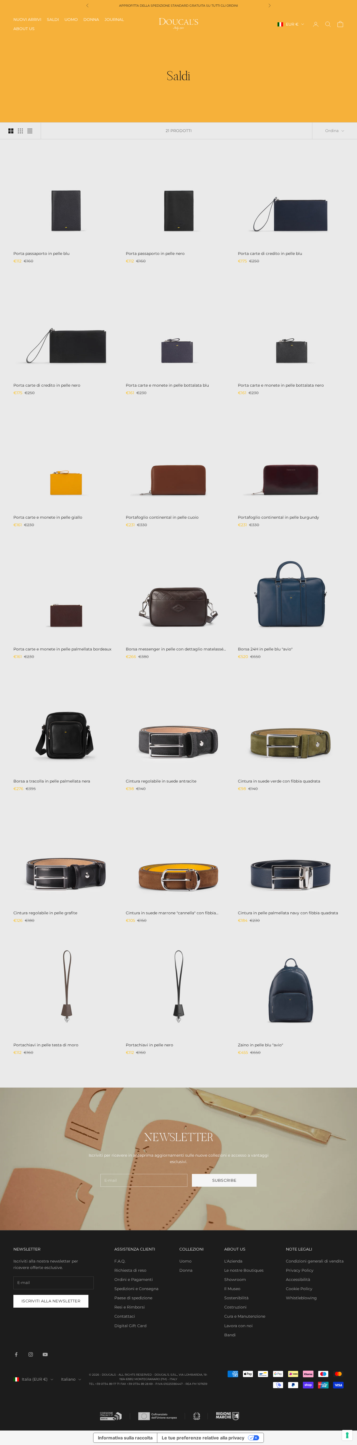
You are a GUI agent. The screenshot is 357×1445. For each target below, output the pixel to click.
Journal (114, 19)
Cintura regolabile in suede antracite (161, 781)
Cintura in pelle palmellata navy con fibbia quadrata (288, 912)
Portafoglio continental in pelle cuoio (162, 517)
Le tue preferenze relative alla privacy (203, 1438)
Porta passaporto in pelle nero (155, 253)
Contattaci (124, 1316)
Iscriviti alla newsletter (50, 1300)
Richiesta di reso (130, 1270)
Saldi (53, 19)
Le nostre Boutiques (244, 1270)
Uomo (71, 19)
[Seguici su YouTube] (45, 1354)
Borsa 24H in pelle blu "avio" (265, 649)
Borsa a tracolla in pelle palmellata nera (51, 781)
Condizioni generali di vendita (315, 1261)
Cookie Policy (299, 1288)
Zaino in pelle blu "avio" (260, 1044)
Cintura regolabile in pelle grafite (45, 912)
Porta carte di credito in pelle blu (270, 253)
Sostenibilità (236, 1297)
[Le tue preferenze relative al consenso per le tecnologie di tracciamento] (347, 1435)
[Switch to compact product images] (29, 130)
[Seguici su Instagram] (30, 1354)
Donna (91, 19)
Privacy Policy (299, 1270)
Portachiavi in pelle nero (149, 1044)
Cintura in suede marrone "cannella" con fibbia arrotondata (171, 913)
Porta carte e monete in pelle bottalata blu (167, 385)
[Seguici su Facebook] (16, 1354)
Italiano (68, 1379)
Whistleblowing (301, 1297)
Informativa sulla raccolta (125, 1438)
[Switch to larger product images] (10, 130)
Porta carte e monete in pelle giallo (47, 517)
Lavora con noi (238, 1325)
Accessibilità (298, 1279)
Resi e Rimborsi (129, 1307)
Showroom (235, 1279)
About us (24, 28)
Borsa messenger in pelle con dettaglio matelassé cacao (174, 649)
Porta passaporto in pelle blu (41, 253)
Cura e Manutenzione (244, 1316)
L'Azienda (233, 1261)
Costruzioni (235, 1307)
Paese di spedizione (133, 1297)
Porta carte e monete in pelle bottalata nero (281, 385)
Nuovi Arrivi (27, 19)
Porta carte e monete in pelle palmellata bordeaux (62, 649)
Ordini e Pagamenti (133, 1279)
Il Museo (232, 1288)
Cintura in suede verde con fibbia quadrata (279, 781)
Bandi (230, 1334)
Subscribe (224, 1180)
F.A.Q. (120, 1261)
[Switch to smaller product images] (20, 130)
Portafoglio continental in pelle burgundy (278, 517)
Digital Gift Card (130, 1325)
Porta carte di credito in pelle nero (46, 385)
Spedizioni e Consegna (136, 1288)
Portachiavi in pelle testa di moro (45, 1044)
